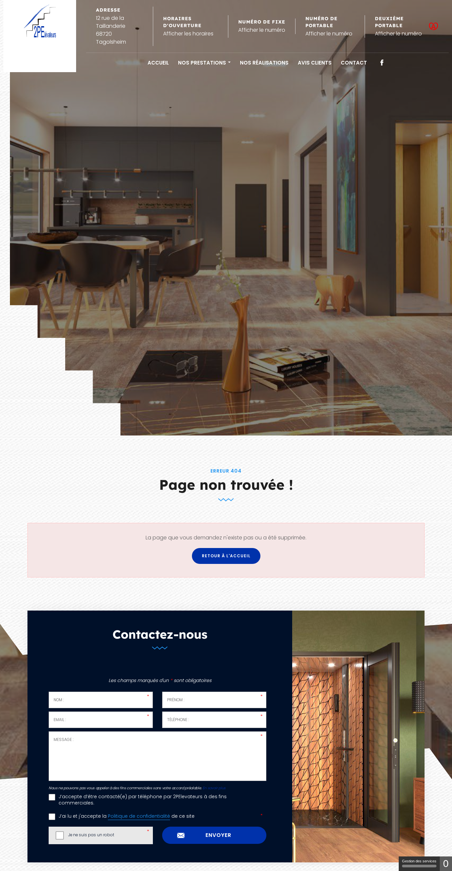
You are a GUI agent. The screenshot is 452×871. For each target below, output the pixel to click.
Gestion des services (419, 861)
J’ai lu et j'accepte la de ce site (127, 816)
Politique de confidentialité (139, 816)
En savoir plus (214, 788)
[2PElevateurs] (40, 20)
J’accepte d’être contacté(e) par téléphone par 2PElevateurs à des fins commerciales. (143, 800)
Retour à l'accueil (226, 556)
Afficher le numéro (261, 30)
